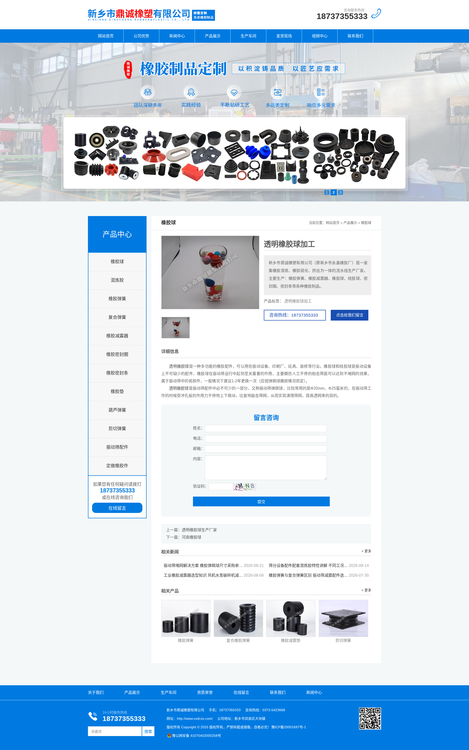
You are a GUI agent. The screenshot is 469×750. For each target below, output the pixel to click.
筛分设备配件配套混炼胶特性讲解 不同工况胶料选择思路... (319, 565)
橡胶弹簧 (117, 298)
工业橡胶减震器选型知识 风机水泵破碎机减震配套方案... (214, 575)
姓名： (199, 428)
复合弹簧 (117, 317)
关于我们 (96, 692)
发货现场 (284, 36)
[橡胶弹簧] (186, 618)
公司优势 (141, 36)
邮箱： (199, 449)
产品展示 (213, 36)
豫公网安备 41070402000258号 (196, 736)
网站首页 (106, 36)
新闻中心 (177, 36)
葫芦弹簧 (117, 410)
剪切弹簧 (117, 428)
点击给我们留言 (349, 315)
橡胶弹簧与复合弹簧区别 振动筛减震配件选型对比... (319, 575)
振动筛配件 (117, 447)
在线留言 (117, 508)
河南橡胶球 (191, 537)
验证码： (201, 486)
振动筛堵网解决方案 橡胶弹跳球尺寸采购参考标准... (214, 565)
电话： (199, 438)
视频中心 (320, 36)
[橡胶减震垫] (291, 618)
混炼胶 (117, 280)
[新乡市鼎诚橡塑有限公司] (151, 21)
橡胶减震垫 (290, 640)
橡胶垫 (117, 391)
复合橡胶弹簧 (238, 640)
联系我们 (355, 36)
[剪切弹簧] (343, 618)
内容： (199, 459)
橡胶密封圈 (117, 354)
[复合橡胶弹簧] (238, 618)
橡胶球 (117, 261)
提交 (261, 502)
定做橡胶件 (117, 465)
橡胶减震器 (117, 335)
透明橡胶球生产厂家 (199, 530)
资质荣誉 (205, 692)
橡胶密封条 (117, 373)
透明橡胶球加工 (298, 301)
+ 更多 (366, 551)
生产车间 (248, 36)
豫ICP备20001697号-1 (288, 727)
